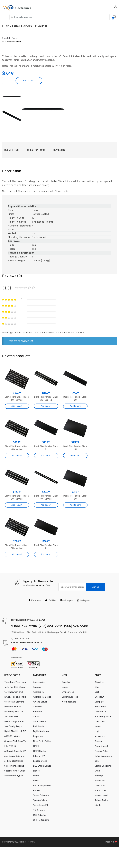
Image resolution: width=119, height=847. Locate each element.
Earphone (38, 736)
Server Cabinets (41, 795)
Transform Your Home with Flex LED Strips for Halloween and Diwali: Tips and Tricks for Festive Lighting (15, 692)
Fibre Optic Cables (42, 741)
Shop (97, 770)
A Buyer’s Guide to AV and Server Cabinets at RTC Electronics (15, 756)
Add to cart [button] (16, 406)
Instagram (85, 600)
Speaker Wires (40, 800)
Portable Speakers (42, 785)
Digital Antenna (41, 731)
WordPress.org (69, 701)
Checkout (99, 697)
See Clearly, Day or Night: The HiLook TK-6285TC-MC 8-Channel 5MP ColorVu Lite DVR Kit (15, 736)
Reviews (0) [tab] (59, 150)
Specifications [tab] (36, 150)
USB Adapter (39, 815)
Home (98, 726)
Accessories (39, 682)
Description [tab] (11, 150)
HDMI (36, 746)
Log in (65, 687)
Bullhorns (37, 711)
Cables (36, 716)
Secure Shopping (103, 766)
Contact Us (100, 711)
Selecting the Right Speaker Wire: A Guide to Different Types (14, 771)
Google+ (68, 600)
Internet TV (39, 756)
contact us (100, 706)
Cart (97, 692)
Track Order (100, 790)
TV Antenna (39, 810)
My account (100, 736)
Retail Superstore (103, 756)
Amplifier (37, 687)
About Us (99, 682)
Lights (36, 770)
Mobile (36, 775)
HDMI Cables (39, 751)
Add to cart (29, 80)
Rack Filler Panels (10, 38)
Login (97, 731)
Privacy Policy (101, 751)
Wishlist (98, 805)
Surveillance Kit (40, 805)
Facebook (36, 600)
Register (66, 682)
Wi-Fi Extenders (41, 820)
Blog (97, 687)
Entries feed (68, 692)
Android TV (38, 692)
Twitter (52, 600)
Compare (99, 701)
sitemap (99, 775)
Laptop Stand (40, 761)
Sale (97, 761)
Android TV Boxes (42, 697)
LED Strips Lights (42, 766)
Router (36, 790)
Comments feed (70, 697)
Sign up (95, 587)
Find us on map (22, 638)
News (36, 780)
